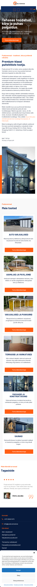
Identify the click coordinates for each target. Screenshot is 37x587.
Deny (18, 575)
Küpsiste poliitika (8, 584)
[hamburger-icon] (31, 9)
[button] (34, 553)
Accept (18, 570)
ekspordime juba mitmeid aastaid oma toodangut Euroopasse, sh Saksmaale (18, 119)
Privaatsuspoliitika (18, 584)
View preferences (18, 580)
